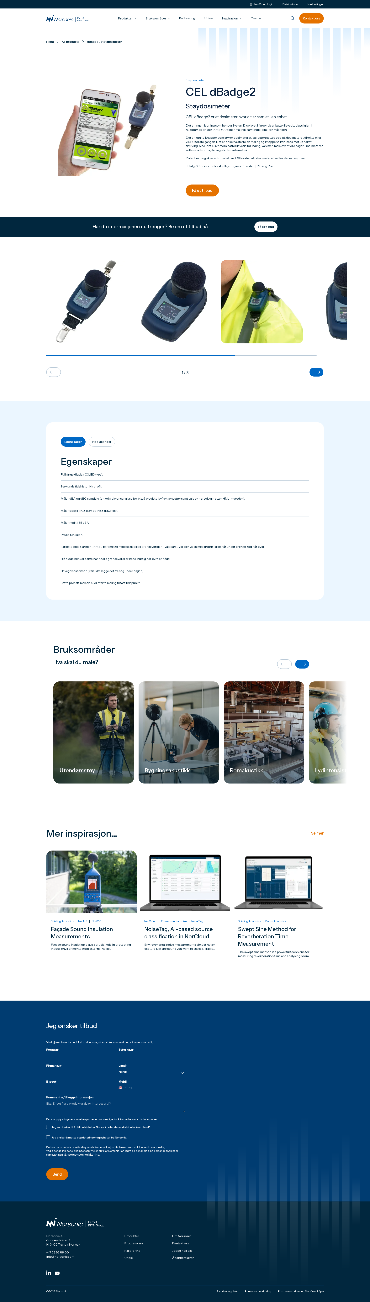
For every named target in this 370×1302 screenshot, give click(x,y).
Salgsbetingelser (227, 1291)
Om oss (256, 18)
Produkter (127, 18)
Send (57, 1174)
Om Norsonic (181, 1236)
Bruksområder (157, 18)
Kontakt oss (311, 18)
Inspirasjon (231, 18)
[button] (53, 372)
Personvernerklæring (258, 1291)
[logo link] (67, 18)
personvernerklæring (83, 1154)
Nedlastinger (316, 4)
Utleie (208, 18)
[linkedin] (48, 1272)
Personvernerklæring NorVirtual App (301, 1291)
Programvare (133, 1243)
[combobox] (152, 1073)
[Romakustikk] (264, 732)
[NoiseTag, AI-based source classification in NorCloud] (185, 915)
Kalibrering (187, 18)
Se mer (317, 833)
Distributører (290, 4)
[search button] (292, 18)
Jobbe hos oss (182, 1251)
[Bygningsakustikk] (179, 732)
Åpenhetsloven (183, 1258)
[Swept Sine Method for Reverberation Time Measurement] (278, 915)
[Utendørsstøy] (93, 732)
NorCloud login (263, 4)
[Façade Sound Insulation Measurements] (91, 915)
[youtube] (57, 1273)
